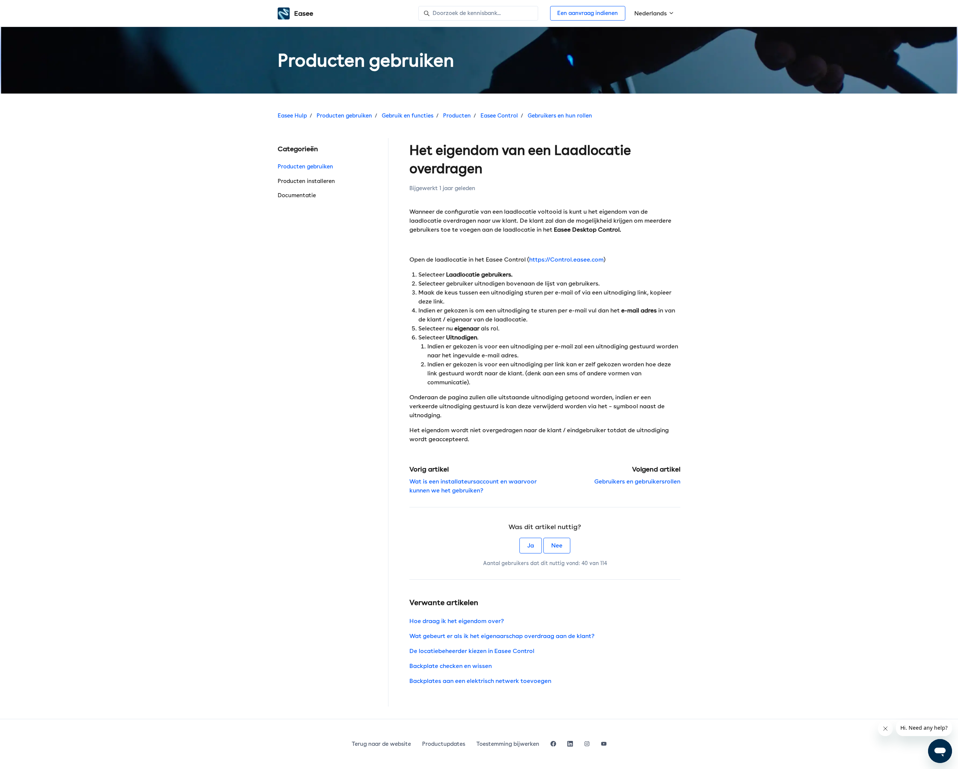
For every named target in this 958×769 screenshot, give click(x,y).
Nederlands (651, 13)
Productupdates (443, 744)
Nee (556, 545)
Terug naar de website (381, 744)
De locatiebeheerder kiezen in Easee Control (471, 650)
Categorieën (298, 149)
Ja (530, 545)
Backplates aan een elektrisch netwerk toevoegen (480, 680)
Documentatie (297, 195)
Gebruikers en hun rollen (560, 115)
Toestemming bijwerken (507, 744)
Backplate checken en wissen (450, 665)
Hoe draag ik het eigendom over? (456, 621)
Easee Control (499, 115)
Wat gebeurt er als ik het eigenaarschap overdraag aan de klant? (502, 636)
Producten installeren (306, 181)
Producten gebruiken (344, 115)
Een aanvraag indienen (587, 13)
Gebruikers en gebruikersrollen (637, 481)
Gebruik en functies (407, 115)
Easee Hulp (292, 115)
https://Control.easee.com (566, 259)
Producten (457, 115)
